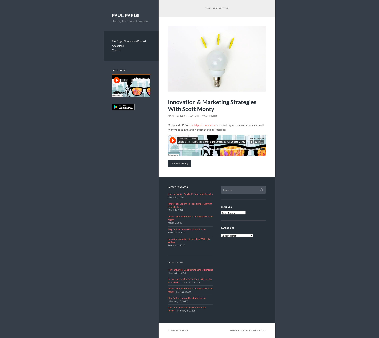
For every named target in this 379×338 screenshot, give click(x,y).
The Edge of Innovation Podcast (129, 41)
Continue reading (179, 163)
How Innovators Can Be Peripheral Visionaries (190, 194)
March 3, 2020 (176, 116)
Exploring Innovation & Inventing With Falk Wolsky (189, 240)
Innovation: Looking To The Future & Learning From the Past (190, 205)
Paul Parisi (126, 15)
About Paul (118, 45)
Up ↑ (263, 330)
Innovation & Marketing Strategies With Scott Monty (212, 105)
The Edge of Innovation (202, 125)
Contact (116, 50)
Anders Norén (249, 330)
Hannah (193, 116)
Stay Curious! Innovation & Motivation (186, 229)
